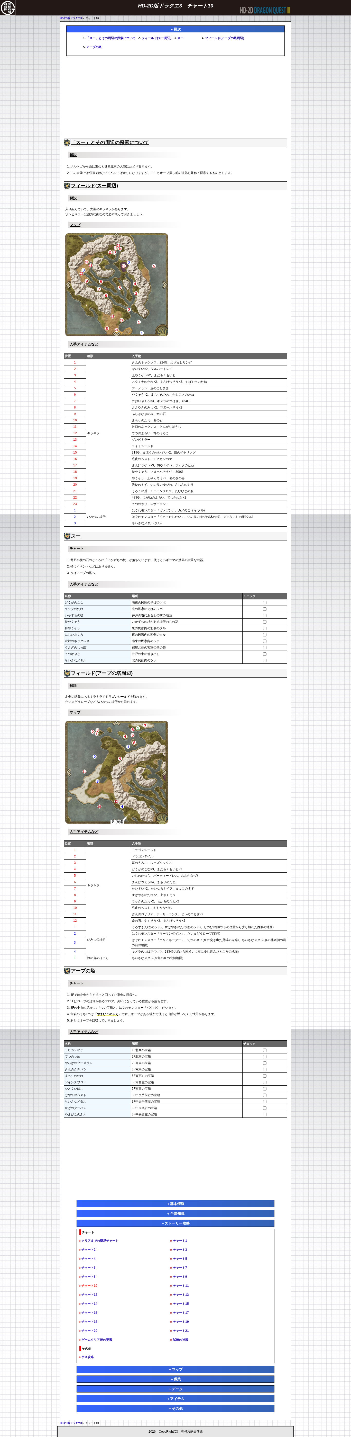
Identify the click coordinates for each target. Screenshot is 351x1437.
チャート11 (181, 1286)
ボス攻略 (87, 1357)
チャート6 (88, 1268)
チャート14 (89, 1304)
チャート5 (180, 1259)
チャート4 (88, 1259)
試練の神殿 (180, 1340)
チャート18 (89, 1322)
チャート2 (88, 1250)
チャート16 (89, 1313)
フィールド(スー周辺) (156, 38)
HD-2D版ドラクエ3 (71, 18)
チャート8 (88, 1277)
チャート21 (181, 1331)
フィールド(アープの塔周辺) (224, 38)
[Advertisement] (175, 97)
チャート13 (181, 1295)
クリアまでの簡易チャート (99, 1241)
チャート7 (180, 1268)
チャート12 (89, 1295)
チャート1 (180, 1241)
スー (180, 38)
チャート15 (181, 1304)
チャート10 (89, 1286)
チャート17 (181, 1313)
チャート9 (180, 1277)
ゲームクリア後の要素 (96, 1340)
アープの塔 (94, 47)
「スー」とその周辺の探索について (111, 38)
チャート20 (89, 1331)
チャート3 (180, 1250)
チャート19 (181, 1322)
